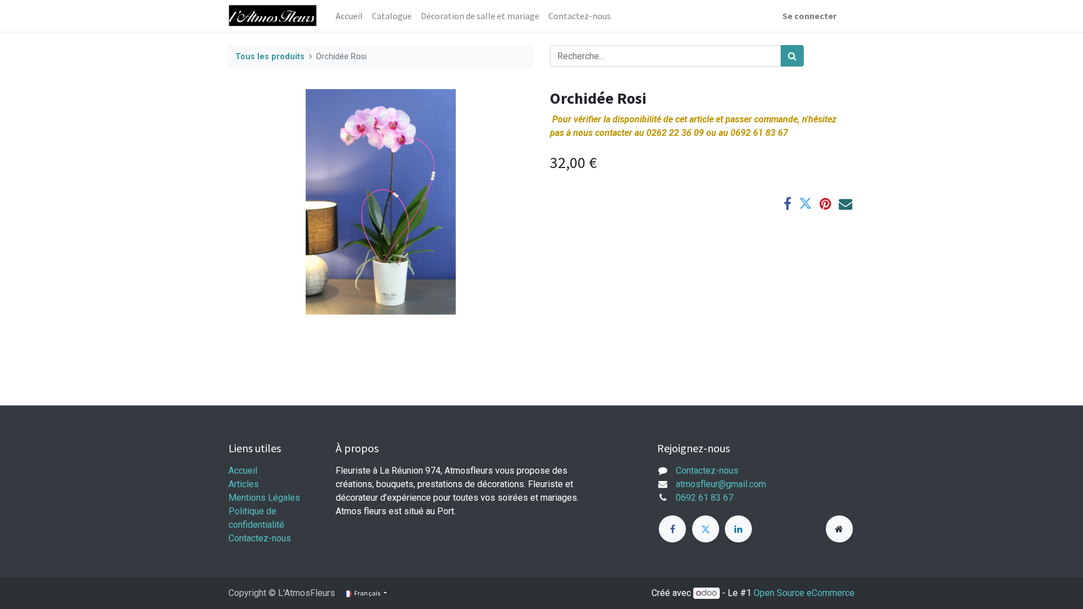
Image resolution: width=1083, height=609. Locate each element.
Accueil (242, 470)
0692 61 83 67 (704, 497)
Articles (243, 484)
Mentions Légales (264, 497)
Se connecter (809, 15)
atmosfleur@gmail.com (721, 484)
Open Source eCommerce (804, 593)
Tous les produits (270, 56)
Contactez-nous (259, 538)
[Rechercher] (792, 56)
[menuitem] (349, 16)
